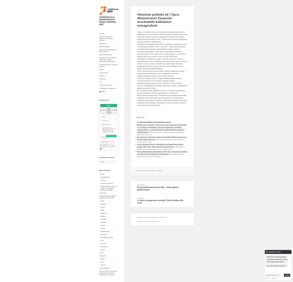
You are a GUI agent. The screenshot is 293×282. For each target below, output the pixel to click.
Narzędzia (103, 219)
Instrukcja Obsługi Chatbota (276, 266)
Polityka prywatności (105, 85)
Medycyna (103, 213)
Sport (102, 240)
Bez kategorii (103, 193)
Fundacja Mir (151, 170)
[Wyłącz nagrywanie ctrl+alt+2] (270, 278)
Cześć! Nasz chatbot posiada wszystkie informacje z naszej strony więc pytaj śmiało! (276, 259)
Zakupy (102, 250)
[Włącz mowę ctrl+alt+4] (273, 278)
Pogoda (102, 228)
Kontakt (101, 69)
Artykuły (101, 174)
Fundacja (102, 33)
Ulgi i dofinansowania (105, 55)
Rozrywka (103, 234)
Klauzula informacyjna (109, 147)
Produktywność (105, 231)
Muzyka (102, 216)
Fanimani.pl (102, 79)
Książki (102, 210)
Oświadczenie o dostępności (107, 88)
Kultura (102, 259)
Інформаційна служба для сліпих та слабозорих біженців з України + (108, 188)
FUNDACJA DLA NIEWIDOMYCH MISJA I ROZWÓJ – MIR (108, 21)
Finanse (102, 207)
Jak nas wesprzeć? (104, 46)
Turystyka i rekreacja (106, 183)
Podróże (102, 225)
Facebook (102, 76)
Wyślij (287, 275)
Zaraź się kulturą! (104, 268)
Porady (101, 253)
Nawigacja (103, 222)
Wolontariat (102, 43)
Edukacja (103, 204)
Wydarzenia (102, 256)
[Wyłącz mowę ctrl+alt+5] (277, 278)
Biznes (102, 201)
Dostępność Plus (105, 177)
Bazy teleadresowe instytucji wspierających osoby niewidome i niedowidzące (107, 59)
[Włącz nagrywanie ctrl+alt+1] (267, 278)
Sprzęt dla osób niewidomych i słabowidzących (108, 50)
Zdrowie (102, 265)
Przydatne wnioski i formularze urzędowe (108, 65)
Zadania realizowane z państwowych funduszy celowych (106, 38)
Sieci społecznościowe (106, 237)
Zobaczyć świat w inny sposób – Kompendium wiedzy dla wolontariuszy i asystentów (108, 273)
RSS (100, 82)
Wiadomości (104, 247)
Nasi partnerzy (103, 72)
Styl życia (103, 180)
